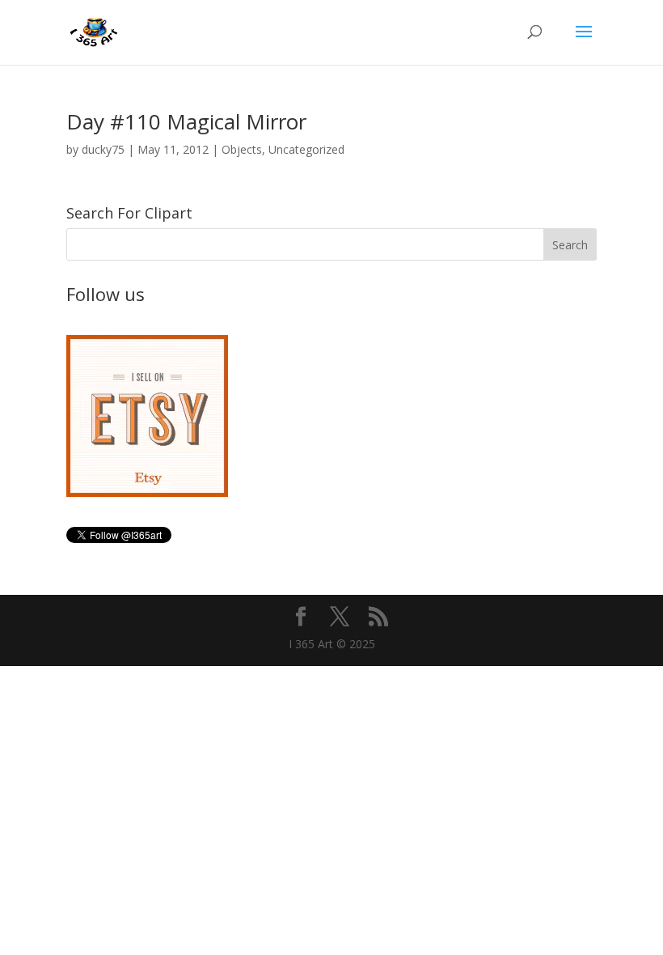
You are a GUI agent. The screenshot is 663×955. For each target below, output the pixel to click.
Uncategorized (306, 149)
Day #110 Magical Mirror (186, 121)
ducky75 (103, 149)
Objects (242, 149)
